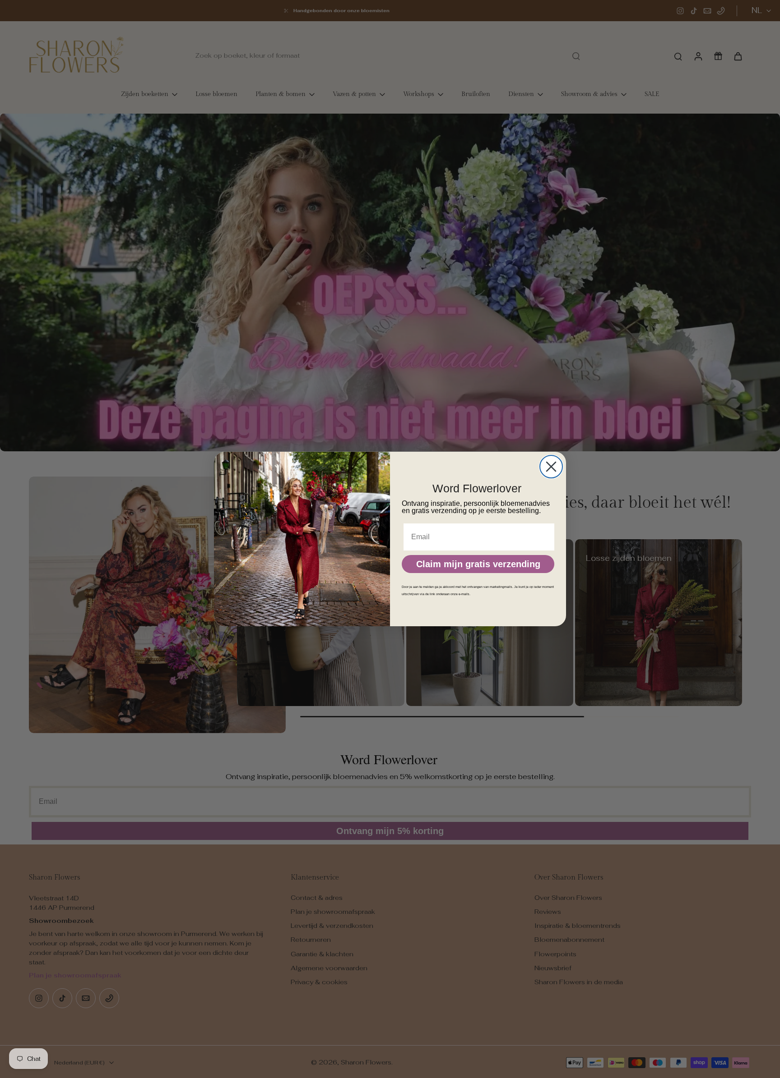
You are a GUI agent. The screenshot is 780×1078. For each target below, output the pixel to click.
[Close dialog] (551, 466)
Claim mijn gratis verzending (478, 564)
